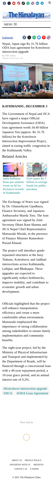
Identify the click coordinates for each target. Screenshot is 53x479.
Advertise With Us (20, 465)
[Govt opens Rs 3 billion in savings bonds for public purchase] (36, 170)
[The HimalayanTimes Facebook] (4, 3)
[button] (10, 24)
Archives (38, 465)
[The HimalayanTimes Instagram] (18, 3)
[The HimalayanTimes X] (9, 3)
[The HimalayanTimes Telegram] (42, 3)
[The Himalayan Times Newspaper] (26, 15)
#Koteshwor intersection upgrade (25, 388)
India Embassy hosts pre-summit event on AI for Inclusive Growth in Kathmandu (13, 185)
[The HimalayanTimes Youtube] (14, 3)
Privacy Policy (33, 460)
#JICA (8, 393)
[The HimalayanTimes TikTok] (23, 3)
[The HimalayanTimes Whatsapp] (28, 3)
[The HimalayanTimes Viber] (33, 3)
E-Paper (34, 469)
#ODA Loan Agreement (32, 393)
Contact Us (20, 469)
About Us (17, 460)
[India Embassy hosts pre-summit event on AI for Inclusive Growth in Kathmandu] (13, 170)
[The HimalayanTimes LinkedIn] (37, 3)
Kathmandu (7, 37)
